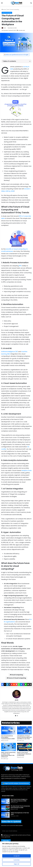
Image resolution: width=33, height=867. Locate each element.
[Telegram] (21, 684)
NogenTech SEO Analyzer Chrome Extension (17, 783)
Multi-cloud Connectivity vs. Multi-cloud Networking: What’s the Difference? (8, 755)
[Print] (30, 684)
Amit (5, 28)
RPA (20, 266)
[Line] (26, 684)
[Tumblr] (9, 684)
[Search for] (31, 3)
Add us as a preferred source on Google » (17, 54)
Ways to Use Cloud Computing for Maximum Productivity (24, 754)
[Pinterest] (11, 684)
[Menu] (2, 3)
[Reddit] (14, 684)
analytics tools (26, 470)
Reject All (16, 864)
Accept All (16, 856)
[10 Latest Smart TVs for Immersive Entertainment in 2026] (5, 808)
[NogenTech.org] (16, 3)
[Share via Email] (28, 684)
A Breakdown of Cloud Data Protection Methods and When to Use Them (24, 737)
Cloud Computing (14, 9)
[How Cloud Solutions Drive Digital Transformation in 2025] (8, 730)
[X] (5, 684)
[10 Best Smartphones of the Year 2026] (5, 815)
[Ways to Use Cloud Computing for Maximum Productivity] (24, 747)
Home (4, 9)
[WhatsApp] (19, 684)
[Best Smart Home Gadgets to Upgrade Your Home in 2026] (5, 801)
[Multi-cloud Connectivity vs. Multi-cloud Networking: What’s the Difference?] (8, 747)
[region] (16, 854)
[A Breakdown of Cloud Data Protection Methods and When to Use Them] (24, 730)
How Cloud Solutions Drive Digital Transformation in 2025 (8, 737)
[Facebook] (2, 684)
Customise (16, 860)
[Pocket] (16, 684)
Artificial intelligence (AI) (9, 351)
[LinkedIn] (7, 684)
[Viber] (23, 684)
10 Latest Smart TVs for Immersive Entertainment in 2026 (20, 806)
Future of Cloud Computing (17, 678)
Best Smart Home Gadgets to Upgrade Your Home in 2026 (19, 800)
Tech (8, 9)
